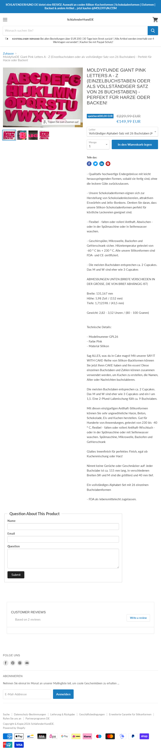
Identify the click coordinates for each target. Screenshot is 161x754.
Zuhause (8, 53)
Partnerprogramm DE (38, 718)
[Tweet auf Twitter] (95, 163)
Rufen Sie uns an (12, 718)
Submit (15, 574)
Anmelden (63, 694)
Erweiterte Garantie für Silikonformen (130, 714)
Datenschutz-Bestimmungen (30, 714)
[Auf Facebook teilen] (89, 163)
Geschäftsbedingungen (92, 714)
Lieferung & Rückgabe (62, 714)
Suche (6, 714)
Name (11, 520)
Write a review (138, 617)
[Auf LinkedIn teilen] (101, 163)
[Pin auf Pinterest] (108, 163)
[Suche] (153, 30)
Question (13, 546)
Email (11, 533)
